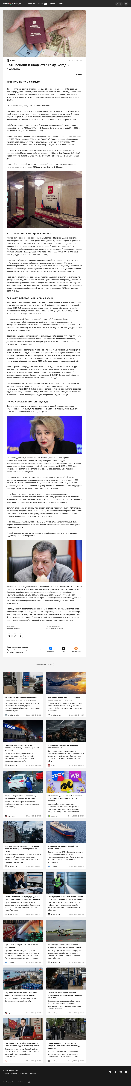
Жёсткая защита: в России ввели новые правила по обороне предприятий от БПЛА (22, 848)
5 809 (39, 715)
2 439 (82, 866)
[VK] (121, 1072)
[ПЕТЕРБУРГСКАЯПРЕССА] (49, 715)
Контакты (14, 1073)
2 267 (82, 914)
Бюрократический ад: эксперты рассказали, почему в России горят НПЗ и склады (22, 747)
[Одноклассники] (115, 1072)
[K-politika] (49, 816)
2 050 (82, 1061)
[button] (9, 635)
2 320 (39, 914)
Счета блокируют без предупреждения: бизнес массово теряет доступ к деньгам (22, 898)
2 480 (39, 866)
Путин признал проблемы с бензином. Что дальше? (21, 946)
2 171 (82, 962)
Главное (31, 4)
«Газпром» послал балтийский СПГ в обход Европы (64, 847)
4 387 (82, 715)
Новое (42, 4)
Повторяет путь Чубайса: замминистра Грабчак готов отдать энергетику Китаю (22, 1044)
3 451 (39, 765)
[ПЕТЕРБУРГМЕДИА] (6, 715)
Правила (33, 1073)
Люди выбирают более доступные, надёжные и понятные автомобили (20, 797)
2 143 (82, 1013)
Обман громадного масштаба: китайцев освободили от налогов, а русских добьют (65, 798)
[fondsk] (49, 765)
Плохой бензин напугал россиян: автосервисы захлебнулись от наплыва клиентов (65, 995)
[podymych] (8, 61)
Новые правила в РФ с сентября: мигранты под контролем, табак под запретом (64, 1045)
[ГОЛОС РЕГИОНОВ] (6, 765)
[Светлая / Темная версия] (119, 4)
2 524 (82, 816)
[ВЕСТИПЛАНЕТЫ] (6, 1061)
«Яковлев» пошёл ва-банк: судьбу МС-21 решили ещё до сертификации (65, 698)
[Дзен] (126, 1072)
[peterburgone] (49, 914)
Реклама (6, 1073)
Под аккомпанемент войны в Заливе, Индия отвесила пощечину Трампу (21, 994)
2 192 (39, 962)
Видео (52, 4)
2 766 (39, 816)
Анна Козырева (13, 628)
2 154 (39, 1013)
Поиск (61, 4)
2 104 (39, 1061)
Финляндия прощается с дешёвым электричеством (63, 746)
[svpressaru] (6, 816)
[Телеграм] (110, 1072)
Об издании (24, 1073)
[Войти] (126, 4)
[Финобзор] (12, 3)
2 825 (82, 765)
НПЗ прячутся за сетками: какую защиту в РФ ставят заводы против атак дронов (65, 898)
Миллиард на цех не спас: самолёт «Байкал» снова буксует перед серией (64, 946)
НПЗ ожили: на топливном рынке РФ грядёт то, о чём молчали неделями (21, 698)
